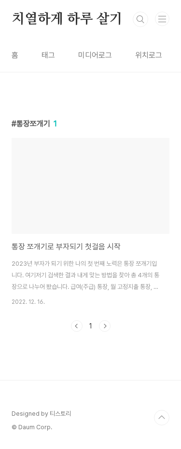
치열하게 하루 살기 (67, 19)
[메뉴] (162, 19)
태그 (48, 55)
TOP (161, 417)
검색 (140, 19)
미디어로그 (95, 55)
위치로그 (148, 55)
